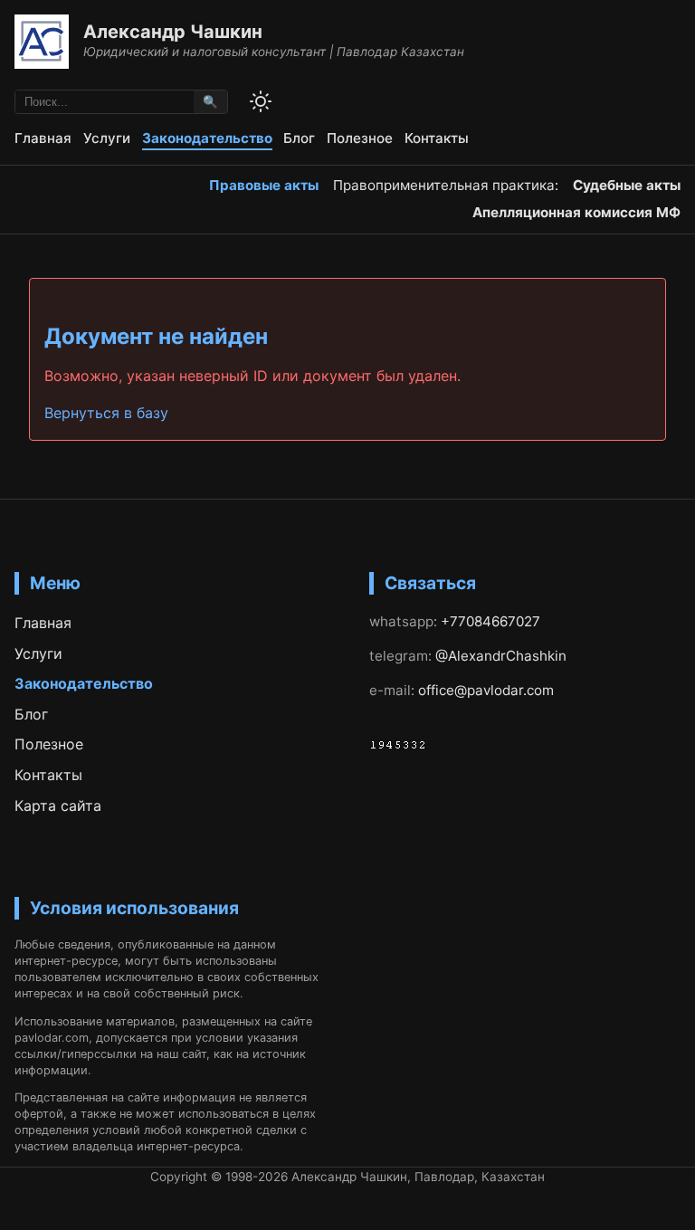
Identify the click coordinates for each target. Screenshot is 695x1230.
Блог (299, 138)
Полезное (360, 138)
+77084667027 (490, 621)
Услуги (106, 138)
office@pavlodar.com (486, 690)
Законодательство (207, 138)
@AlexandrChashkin (500, 655)
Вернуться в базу (106, 413)
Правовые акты (264, 185)
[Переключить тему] (261, 101)
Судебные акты (627, 185)
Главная (42, 138)
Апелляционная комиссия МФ (576, 212)
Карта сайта (57, 805)
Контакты (437, 138)
